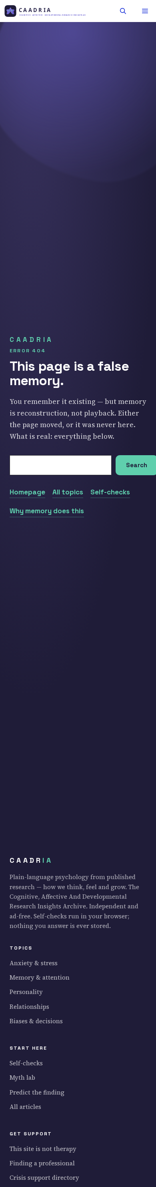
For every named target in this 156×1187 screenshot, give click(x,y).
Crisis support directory (44, 1177)
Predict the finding (37, 1092)
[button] (123, 11)
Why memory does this (47, 510)
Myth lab (22, 1077)
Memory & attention (40, 977)
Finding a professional (42, 1163)
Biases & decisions (36, 1021)
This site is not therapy (43, 1149)
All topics (67, 492)
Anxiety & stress (34, 963)
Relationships (29, 1006)
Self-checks (110, 492)
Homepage (27, 492)
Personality (26, 992)
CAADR (31, 860)
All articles (25, 1107)
